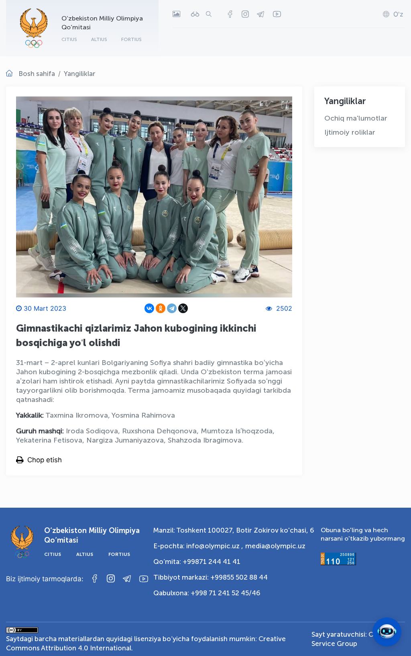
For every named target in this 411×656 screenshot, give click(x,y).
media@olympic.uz (275, 546)
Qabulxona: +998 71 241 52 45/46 (206, 593)
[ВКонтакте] (149, 308)
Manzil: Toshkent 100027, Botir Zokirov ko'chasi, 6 (233, 530)
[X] (183, 308)
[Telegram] (172, 308)
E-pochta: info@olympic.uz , (198, 546)
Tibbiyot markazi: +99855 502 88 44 (210, 577)
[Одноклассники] (160, 308)
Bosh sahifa (36, 74)
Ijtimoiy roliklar (349, 132)
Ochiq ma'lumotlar (355, 118)
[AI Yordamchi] (386, 631)
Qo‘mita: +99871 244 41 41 (196, 562)
